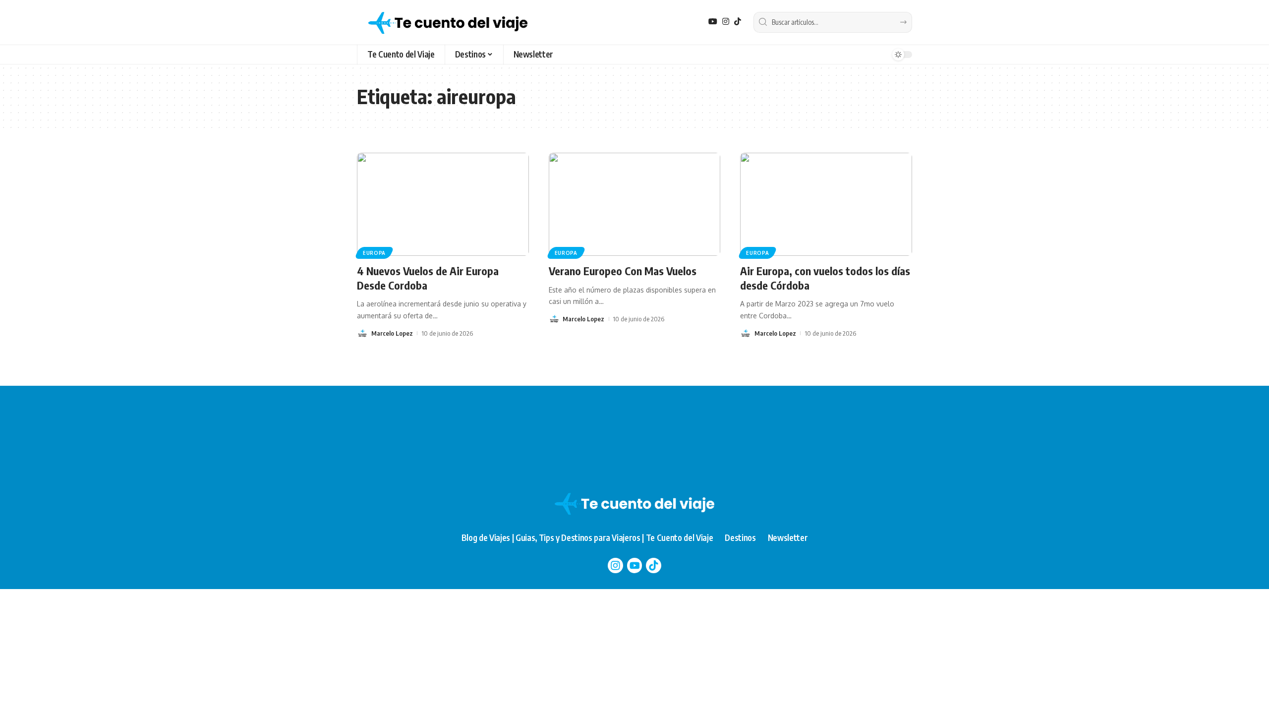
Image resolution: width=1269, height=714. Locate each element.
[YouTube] (713, 21)
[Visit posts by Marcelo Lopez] (362, 333)
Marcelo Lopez (392, 333)
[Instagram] (726, 21)
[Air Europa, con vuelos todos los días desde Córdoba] (826, 204)
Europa (374, 253)
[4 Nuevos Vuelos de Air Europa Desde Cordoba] (443, 204)
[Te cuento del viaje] (448, 22)
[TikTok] (738, 21)
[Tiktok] (653, 565)
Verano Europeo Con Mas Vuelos (622, 271)
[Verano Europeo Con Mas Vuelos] (635, 204)
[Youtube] (634, 565)
